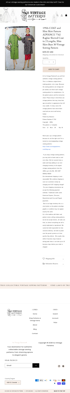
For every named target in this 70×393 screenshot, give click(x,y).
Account (55, 318)
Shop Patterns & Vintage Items (35, 319)
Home (35, 314)
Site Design (29, 391)
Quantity (45, 58)
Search (55, 314)
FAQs (55, 322)
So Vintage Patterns (16, 391)
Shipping (45, 55)
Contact (35, 333)
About (35, 325)
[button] (57, 15)
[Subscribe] (35, 365)
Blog (35, 329)
